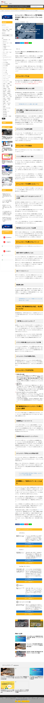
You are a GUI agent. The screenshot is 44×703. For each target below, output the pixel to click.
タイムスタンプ (7, 10)
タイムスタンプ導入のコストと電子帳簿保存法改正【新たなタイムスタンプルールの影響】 (24, 10)
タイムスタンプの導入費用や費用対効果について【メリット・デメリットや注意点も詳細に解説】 (35, 645)
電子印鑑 (16, 6)
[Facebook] (17, 43)
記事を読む (6, 3)
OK (16, 701)
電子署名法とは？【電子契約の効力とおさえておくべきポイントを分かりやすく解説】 (7, 173)
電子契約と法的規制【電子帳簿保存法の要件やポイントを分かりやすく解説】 (35, 652)
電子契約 (9, 6)
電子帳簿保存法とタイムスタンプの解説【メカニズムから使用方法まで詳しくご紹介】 (7, 691)
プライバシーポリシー (25, 701)
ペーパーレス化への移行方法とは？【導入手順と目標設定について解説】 (6, 201)
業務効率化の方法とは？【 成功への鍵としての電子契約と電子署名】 (7, 162)
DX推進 (26, 6)
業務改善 (11, 154)
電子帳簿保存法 (21, 6)
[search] (42, 6)
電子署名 (13, 6)
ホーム (2, 3)
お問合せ (10, 3)
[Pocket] (26, 43)
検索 (3, 118)
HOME (3, 10)
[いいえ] (42, 700)
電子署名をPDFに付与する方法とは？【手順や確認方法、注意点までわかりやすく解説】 (6, 219)
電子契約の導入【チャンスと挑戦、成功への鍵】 (28, 104)
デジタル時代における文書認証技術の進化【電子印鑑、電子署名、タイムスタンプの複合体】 (35, 637)
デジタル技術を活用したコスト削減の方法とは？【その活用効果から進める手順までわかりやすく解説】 (6, 213)
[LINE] (30, 43)
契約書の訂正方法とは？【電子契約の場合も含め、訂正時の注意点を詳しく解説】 (6, 195)
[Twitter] (22, 43)
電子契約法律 (23, 651)
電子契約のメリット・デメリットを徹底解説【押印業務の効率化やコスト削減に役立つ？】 (7, 137)
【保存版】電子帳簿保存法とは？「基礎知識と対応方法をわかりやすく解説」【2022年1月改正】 (7, 150)
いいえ (19, 701)
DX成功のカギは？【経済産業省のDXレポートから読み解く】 (7, 185)
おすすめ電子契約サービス (29, 543)
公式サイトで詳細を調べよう (29, 546)
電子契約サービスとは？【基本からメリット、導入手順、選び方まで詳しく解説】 (6, 207)
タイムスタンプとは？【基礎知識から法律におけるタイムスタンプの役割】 (22, 677)
